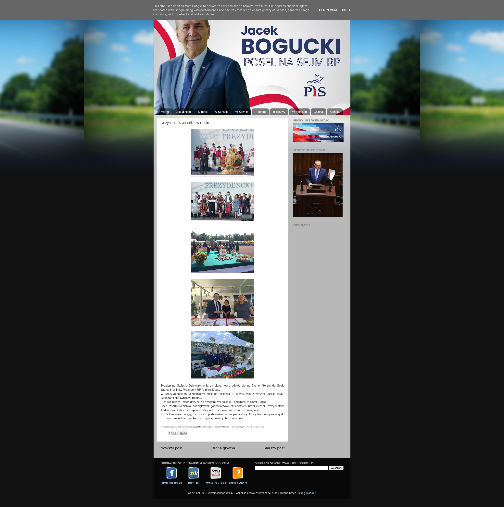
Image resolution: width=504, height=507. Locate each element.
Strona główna (223, 448)
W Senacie (221, 111)
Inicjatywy (278, 111)
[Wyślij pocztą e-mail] (170, 433)
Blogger (310, 492)
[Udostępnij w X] (178, 433)
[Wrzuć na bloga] (174, 433)
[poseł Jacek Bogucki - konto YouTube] (215, 478)
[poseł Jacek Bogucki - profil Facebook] (171, 478)
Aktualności (183, 111)
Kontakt (335, 111)
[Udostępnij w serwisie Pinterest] (185, 433)
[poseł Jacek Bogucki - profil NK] (193, 478)
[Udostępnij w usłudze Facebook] (182, 433)
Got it (347, 10)
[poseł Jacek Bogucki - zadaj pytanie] (238, 478)
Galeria (318, 111)
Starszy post (273, 448)
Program (260, 111)
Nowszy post (171, 448)
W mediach (299, 111)
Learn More (328, 10)
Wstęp (165, 111)
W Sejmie (241, 111)
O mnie (203, 111)
